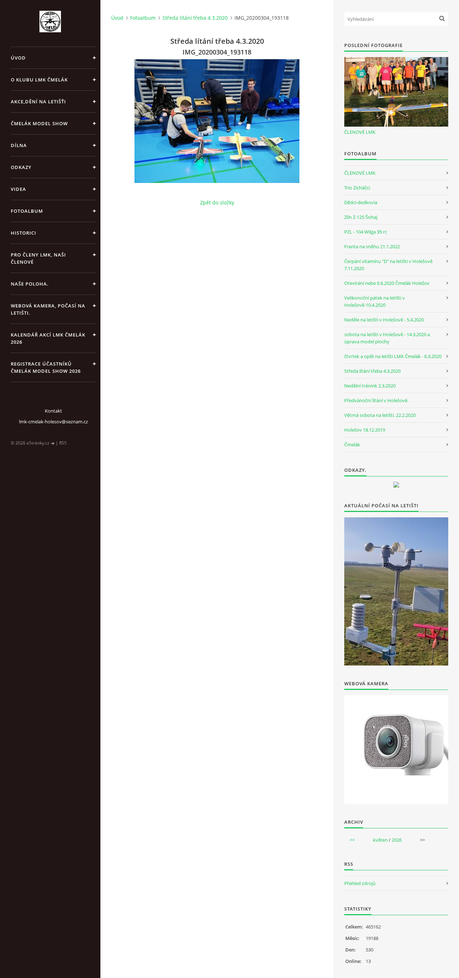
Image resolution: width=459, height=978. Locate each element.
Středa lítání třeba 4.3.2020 (195, 17)
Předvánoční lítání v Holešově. (376, 400)
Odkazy (21, 167)
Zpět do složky (217, 202)
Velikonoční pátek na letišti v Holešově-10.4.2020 (374, 301)
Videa (18, 189)
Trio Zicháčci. (357, 187)
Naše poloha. (30, 284)
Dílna (19, 145)
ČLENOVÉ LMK (359, 132)
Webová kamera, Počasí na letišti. (48, 309)
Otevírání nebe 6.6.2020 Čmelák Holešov (387, 283)
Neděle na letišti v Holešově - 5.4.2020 (384, 319)
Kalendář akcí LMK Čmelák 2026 (48, 338)
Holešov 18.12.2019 (364, 430)
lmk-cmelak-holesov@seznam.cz (53, 421)
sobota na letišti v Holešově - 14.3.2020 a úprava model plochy (387, 338)
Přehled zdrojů (359, 883)
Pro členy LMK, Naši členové (38, 258)
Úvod (18, 58)
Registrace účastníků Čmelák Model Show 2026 (46, 367)
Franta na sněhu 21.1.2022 (372, 246)
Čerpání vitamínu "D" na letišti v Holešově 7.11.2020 (388, 265)
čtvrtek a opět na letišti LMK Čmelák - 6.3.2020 (392, 356)
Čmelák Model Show (39, 123)
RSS (63, 443)
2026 (397, 840)
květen (380, 840)
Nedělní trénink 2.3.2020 (370, 385)
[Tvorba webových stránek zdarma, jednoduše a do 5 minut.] (53, 443)
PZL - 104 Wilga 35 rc (365, 232)
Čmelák (352, 444)
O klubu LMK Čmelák (39, 79)
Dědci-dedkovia (360, 202)
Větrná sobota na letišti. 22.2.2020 (380, 415)
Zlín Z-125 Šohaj (360, 217)
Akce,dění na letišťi (38, 101)
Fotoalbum (27, 211)
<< (352, 840)
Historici (23, 233)
